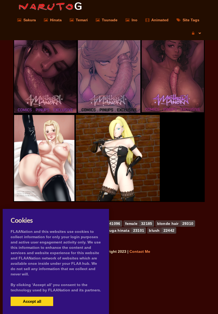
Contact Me (139, 251)
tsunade (44, 186)
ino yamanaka (118, 186)
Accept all (32, 301)
